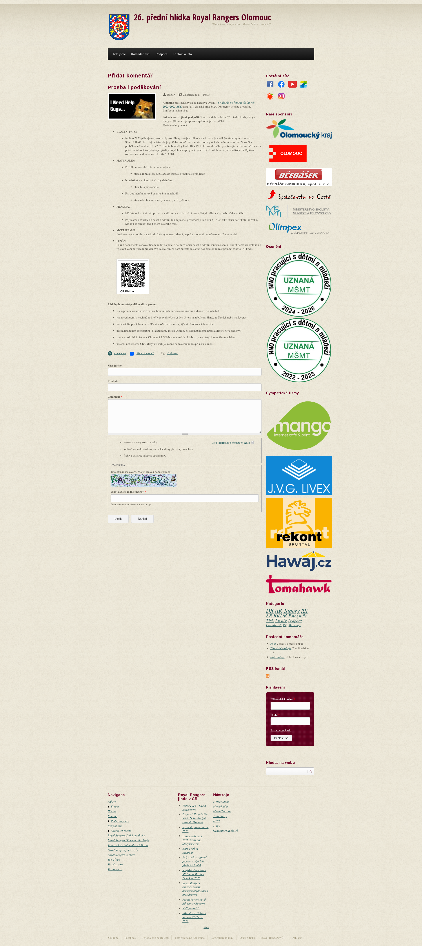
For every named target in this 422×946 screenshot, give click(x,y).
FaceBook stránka (270, 85)
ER (269, 615)
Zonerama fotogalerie (304, 85)
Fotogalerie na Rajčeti (155, 938)
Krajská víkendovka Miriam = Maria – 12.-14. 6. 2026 (194, 874)
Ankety (112, 802)
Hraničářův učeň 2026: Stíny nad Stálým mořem (192, 840)
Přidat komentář (145, 353)
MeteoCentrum (222, 811)
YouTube (292, 85)
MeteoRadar (220, 806)
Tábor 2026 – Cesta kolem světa (194, 807)
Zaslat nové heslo (281, 730)
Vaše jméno (115, 365)
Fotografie (297, 616)
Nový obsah (115, 826)
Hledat (112, 811)
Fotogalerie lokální (222, 938)
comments (120, 353)
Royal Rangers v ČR (273, 938)
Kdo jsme (119, 54)
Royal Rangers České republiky (126, 835)
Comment (115, 397)
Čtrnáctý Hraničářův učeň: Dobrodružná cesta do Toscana (194, 818)
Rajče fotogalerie (270, 97)
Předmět (113, 381)
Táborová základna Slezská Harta (128, 845)
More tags (295, 625)
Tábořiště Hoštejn (280, 648)
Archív (281, 620)
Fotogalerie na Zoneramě (190, 938)
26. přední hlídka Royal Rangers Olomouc (202, 17)
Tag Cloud (114, 859)
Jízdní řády (220, 816)
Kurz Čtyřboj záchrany (190, 850)
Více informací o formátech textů (230, 442)
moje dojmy (277, 657)
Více (206, 927)
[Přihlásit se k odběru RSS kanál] (267, 675)
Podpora (161, 54)
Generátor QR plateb (225, 831)
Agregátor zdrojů (121, 831)
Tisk (270, 620)
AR (278, 610)
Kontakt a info (182, 54)
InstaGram (281, 97)
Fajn (273, 644)
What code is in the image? (128, 492)
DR (270, 610)
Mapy (216, 826)
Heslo (275, 715)
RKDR (280, 615)
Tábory (292, 610)
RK (304, 610)
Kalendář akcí (140, 54)
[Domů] (119, 27)
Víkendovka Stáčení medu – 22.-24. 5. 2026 (194, 917)
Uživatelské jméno (283, 699)
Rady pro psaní (120, 821)
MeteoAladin (221, 802)
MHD (216, 821)
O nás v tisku (247, 938)
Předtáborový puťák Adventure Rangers (194, 901)
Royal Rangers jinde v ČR (123, 850)
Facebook (130, 938)
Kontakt (112, 816)
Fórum (115, 806)
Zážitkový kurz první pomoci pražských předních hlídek (194, 861)
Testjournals (115, 869)
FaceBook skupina (281, 85)
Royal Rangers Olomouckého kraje (128, 840)
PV (284, 625)
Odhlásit (297, 938)
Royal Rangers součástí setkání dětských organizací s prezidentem (195, 889)
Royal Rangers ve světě (121, 855)
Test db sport (115, 864)
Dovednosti (274, 624)
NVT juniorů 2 (191, 908)
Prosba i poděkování (134, 87)
